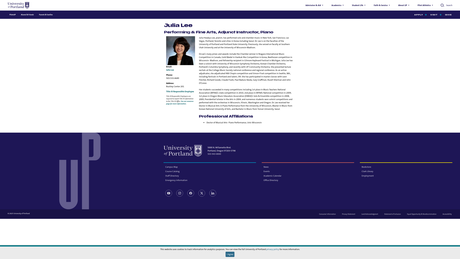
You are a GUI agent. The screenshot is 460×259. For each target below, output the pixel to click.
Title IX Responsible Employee (180, 91)
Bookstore (366, 166)
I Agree (230, 254)
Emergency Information (176, 180)
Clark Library (367, 171)
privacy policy (272, 249)
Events (267, 171)
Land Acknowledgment (369, 214)
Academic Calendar (272, 175)
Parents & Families (46, 15)
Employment (368, 175)
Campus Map (171, 166)
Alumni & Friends (27, 15)
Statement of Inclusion (392, 214)
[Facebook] (190, 193)
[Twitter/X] (201, 193)
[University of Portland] (18, 5)
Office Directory (271, 180)
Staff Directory (172, 175)
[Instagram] (179, 193)
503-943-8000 (214, 154)
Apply (418, 15)
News (266, 166)
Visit (434, 15)
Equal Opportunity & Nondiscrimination (421, 214)
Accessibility (447, 214)
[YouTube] (168, 193)
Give (448, 15)
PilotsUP (12, 15)
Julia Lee (170, 69)
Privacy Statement (348, 214)
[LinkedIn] (212, 193)
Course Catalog (172, 171)
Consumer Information (327, 214)
